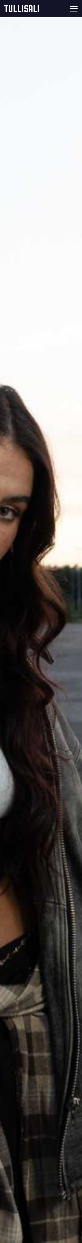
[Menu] (74, 8)
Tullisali (21, 8)
